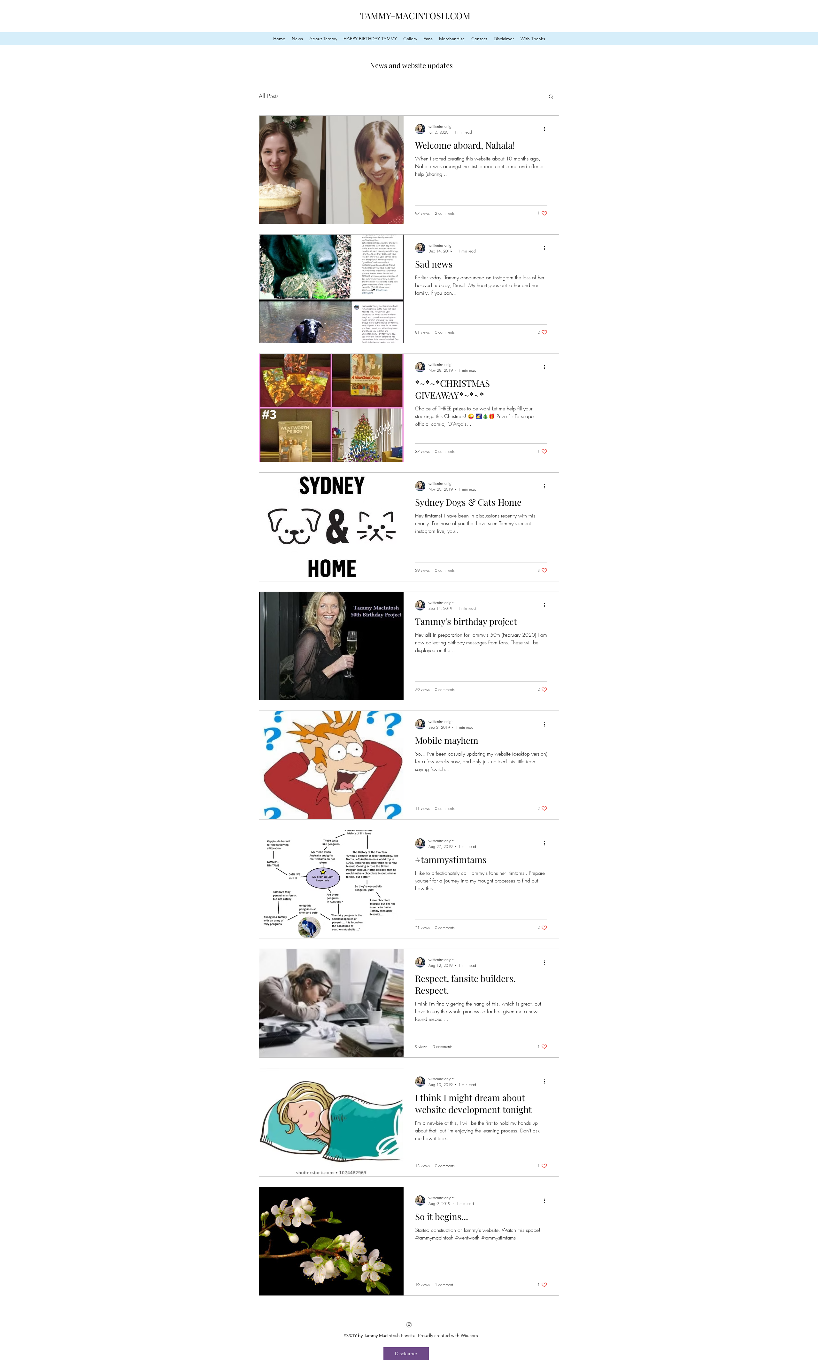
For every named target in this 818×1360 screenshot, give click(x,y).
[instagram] (409, 1325)
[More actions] (546, 129)
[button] (551, 97)
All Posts (269, 96)
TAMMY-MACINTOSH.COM (415, 15)
